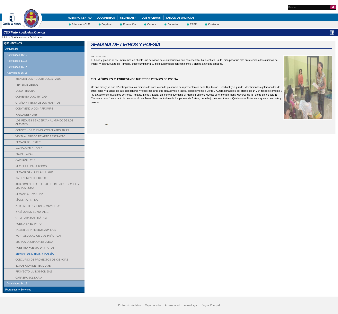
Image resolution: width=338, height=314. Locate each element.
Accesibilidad (172, 305)
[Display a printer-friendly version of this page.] (106, 124)
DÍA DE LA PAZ (24, 154)
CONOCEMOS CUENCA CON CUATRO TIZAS (42, 130)
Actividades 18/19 (17, 54)
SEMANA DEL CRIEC (27, 142)
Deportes (173, 24)
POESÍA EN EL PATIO (28, 223)
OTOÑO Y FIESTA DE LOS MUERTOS (37, 102)
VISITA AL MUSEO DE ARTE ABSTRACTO (40, 136)
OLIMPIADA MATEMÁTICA (31, 217)
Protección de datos (129, 305)
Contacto (213, 24)
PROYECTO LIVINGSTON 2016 (33, 271)
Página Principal (210, 305)
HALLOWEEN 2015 (26, 114)
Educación (129, 24)
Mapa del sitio (153, 305)
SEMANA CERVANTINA (29, 194)
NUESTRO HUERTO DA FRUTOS (34, 247)
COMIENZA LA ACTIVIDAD (31, 96)
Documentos (106, 17)
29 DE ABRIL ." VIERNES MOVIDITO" (37, 206)
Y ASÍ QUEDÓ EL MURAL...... (32, 211)
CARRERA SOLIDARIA (28, 277)
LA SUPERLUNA (25, 90)
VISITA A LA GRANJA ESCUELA (34, 241)
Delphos (106, 24)
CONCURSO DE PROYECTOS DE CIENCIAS (41, 259)
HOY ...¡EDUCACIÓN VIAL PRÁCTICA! (38, 235)
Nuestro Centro (80, 17)
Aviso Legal (190, 305)
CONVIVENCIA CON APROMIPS (34, 108)
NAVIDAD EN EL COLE (28, 148)
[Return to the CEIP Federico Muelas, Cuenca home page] (32, 26)
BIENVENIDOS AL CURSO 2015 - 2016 (38, 78)
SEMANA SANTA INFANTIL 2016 (34, 172)
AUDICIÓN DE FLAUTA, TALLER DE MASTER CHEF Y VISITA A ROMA (47, 186)
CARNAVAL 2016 (25, 160)
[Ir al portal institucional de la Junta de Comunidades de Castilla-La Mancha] (17, 26)
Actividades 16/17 (17, 66)
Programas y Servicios (18, 289)
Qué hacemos (151, 17)
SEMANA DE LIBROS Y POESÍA (34, 253)
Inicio (5, 37)
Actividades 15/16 (17, 72)
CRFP (193, 24)
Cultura (151, 24)
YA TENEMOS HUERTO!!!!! (31, 178)
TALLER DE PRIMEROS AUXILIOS (35, 229)
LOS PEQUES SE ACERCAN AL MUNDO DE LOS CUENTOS (44, 122)
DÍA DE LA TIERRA (26, 199)
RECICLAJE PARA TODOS (31, 166)
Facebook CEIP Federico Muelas (332, 32)
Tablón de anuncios (180, 17)
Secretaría (128, 17)
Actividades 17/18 (17, 60)
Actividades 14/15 (17, 283)
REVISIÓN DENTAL (26, 84)
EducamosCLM (81, 24)
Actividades (36, 37)
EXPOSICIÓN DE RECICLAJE (33, 265)
